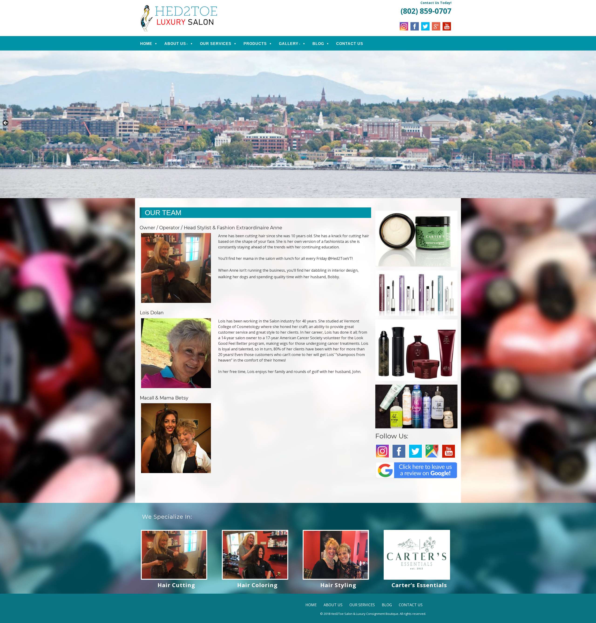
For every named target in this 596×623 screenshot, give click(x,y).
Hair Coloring (257, 585)
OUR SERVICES (215, 44)
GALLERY (288, 44)
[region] (298, 124)
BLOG (318, 44)
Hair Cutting (176, 585)
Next (590, 123)
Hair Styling (338, 585)
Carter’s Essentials (419, 585)
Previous (5, 123)
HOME (146, 44)
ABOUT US (175, 44)
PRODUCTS (255, 44)
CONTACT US (349, 44)
